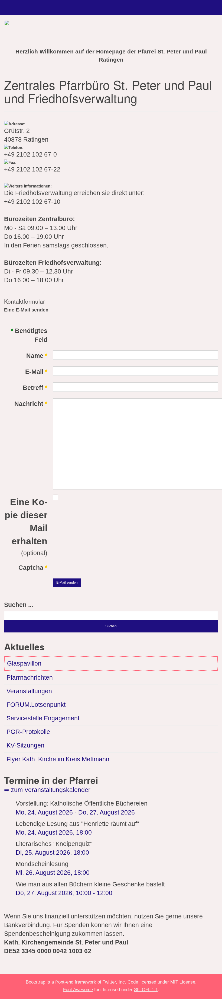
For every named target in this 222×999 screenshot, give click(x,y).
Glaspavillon (24, 663)
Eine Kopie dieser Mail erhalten (26, 521)
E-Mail (36, 371)
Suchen (111, 626)
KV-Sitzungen (25, 745)
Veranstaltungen (29, 691)
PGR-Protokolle (28, 731)
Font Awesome (78, 989)
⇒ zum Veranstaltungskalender (47, 790)
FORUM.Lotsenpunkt (36, 704)
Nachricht (30, 403)
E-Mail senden (67, 582)
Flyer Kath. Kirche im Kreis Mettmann (57, 759)
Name (36, 355)
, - (64, 893)
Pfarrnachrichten (29, 677)
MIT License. (183, 981)
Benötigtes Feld (29, 335)
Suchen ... (18, 605)
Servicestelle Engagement (42, 718)
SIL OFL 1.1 (146, 989)
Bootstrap (35, 981)
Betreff (35, 387)
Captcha (32, 567)
